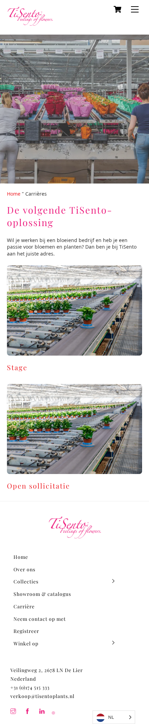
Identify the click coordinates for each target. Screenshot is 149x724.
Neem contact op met (40, 619)
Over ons (24, 569)
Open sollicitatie (38, 485)
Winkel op (26, 643)
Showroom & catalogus (42, 594)
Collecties (26, 581)
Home (13, 193)
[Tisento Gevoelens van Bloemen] (30, 22)
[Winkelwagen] (117, 9)
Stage (17, 367)
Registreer (26, 631)
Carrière (24, 606)
